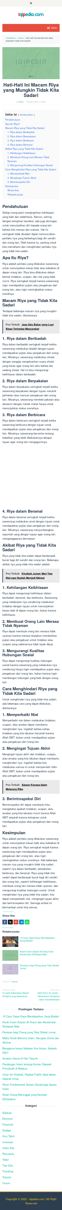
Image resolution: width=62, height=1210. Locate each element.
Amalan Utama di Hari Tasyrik (20, 1058)
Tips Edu (7, 1165)
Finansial (7, 1124)
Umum (15, 981)
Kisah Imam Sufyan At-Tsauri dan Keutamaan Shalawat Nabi (36, 953)
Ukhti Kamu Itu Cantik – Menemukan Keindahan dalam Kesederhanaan (49, 994)
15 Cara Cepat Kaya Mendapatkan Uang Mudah (37, 939)
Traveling (7, 1171)
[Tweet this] (10, 922)
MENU (54, 27)
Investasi (7, 1142)
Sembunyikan (26, 114)
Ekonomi (7, 1118)
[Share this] (4, 922)
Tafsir (5, 1159)
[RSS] (31, 3)
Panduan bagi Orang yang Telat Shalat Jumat (39, 967)
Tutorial (6, 1177)
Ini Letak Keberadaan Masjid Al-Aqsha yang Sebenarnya (15, 993)
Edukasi (7, 1113)
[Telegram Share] (21, 922)
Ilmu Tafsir (8, 1136)
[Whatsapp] (27, 922)
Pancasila (8, 1154)
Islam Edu (8, 1148)
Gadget (6, 1130)
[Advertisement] (31, 477)
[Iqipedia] (31, 13)
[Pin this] (16, 922)
